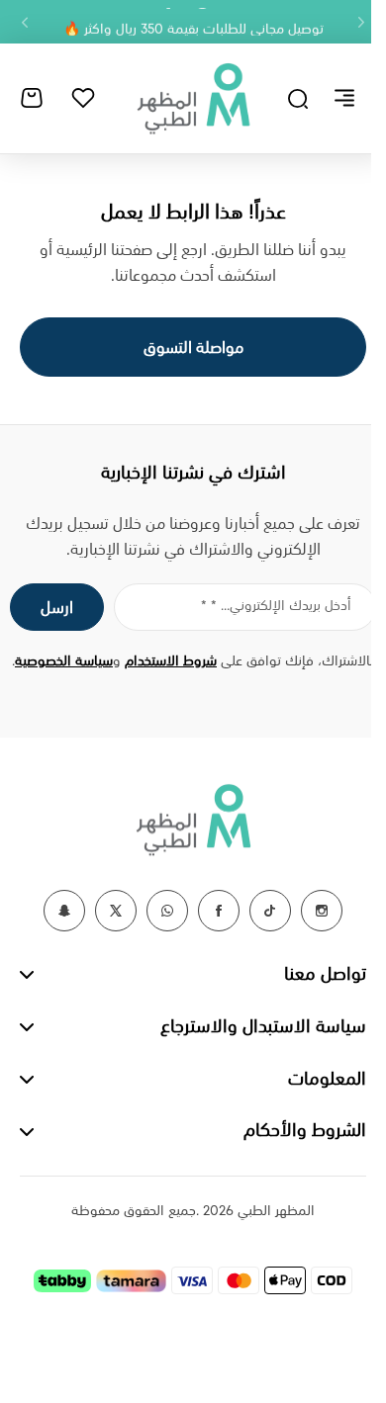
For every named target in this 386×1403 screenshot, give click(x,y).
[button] (361, 22)
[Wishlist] (83, 98)
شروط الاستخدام (171, 661)
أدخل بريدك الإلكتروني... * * (276, 606)
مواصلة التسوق (193, 348)
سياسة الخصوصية (64, 661)
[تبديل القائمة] (344, 98)
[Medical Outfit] (193, 97)
